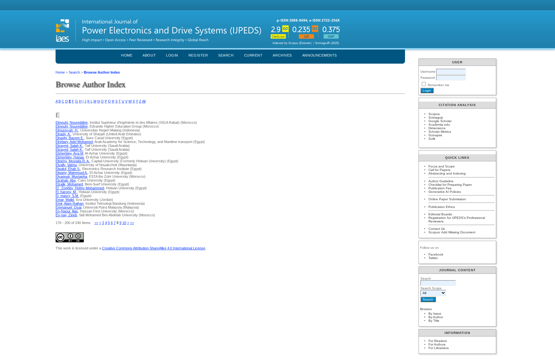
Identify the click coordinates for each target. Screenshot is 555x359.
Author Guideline (441, 181)
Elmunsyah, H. (67, 130)
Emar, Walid (65, 200)
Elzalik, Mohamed (69, 184)
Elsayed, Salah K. (69, 146)
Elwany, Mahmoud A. (72, 173)
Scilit (431, 138)
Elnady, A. (63, 134)
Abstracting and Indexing (447, 173)
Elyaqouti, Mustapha (71, 176)
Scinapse (435, 135)
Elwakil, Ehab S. (68, 169)
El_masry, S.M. (67, 196)
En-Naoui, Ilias (67, 211)
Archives (282, 55)
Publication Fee (440, 188)
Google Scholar (440, 121)
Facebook (435, 254)
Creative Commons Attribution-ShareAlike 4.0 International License (153, 248)
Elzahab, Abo (66, 180)
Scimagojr (435, 117)
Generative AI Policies (444, 191)
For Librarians (438, 348)
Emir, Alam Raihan (70, 203)
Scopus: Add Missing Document (451, 232)
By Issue (434, 313)
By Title (433, 320)
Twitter (433, 258)
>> (132, 223)
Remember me (438, 85)
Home (126, 55)
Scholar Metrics (439, 131)
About (149, 55)
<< (96, 223)
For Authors (436, 344)
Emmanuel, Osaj (68, 207)
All (143, 101)
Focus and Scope (441, 166)
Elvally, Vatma (66, 165)
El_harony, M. (66, 192)
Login (172, 55)
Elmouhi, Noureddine (72, 122)
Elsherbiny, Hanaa (70, 157)
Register (198, 55)
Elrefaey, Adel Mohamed (74, 142)
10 (124, 223)
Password (427, 77)
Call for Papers (439, 170)
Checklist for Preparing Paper (450, 184)
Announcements (319, 55)
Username (428, 71)
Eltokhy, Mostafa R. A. (73, 161)
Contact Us (436, 228)
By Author (435, 317)
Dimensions (436, 128)
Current (253, 55)
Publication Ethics (441, 207)
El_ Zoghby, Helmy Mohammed (80, 188)
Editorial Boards (440, 214)
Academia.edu (439, 124)
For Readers (437, 341)
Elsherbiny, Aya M (69, 153)
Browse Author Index (102, 72)
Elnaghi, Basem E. (70, 138)
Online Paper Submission (447, 199)
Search (225, 55)
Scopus (434, 114)
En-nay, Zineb (66, 215)
